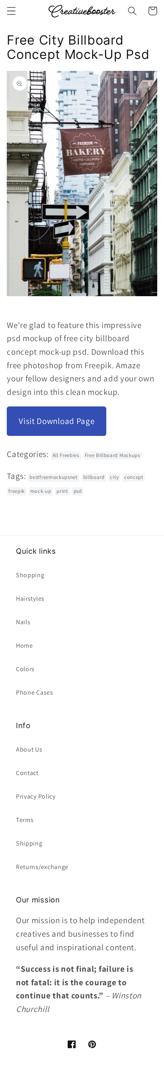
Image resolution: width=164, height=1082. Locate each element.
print (62, 491)
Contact (27, 773)
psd (78, 491)
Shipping (29, 843)
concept (133, 477)
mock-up (40, 491)
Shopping (30, 575)
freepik (16, 491)
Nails (23, 622)
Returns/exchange (42, 867)
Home (24, 645)
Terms (24, 820)
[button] (11, 11)
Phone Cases (34, 692)
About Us (29, 749)
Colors (25, 669)
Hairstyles (30, 598)
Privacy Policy (36, 796)
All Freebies (66, 455)
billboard (94, 477)
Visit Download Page (56, 421)
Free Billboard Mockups (112, 455)
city (114, 477)
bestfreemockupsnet (53, 477)
